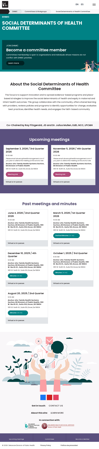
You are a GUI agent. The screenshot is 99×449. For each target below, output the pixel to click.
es (82, 4)
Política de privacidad (69, 445)
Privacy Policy (45, 445)
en (77, 4)
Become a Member (82, 439)
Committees (49, 439)
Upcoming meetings (16, 439)
